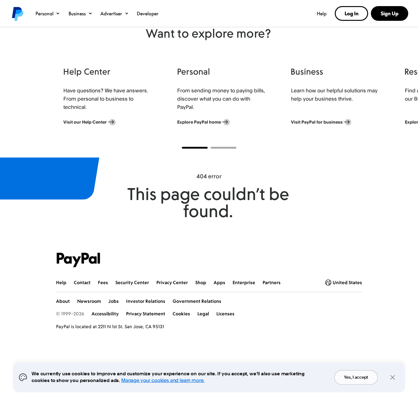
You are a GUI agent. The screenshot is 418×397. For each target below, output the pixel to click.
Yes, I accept (356, 377)
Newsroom (89, 301)
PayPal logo (17, 13)
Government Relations (197, 301)
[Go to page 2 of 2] (223, 147)
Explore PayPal (199, 121)
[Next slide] (362, 97)
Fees (103, 282)
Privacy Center (172, 282)
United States (347, 282)
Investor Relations (145, 301)
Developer (148, 13)
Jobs (113, 301)
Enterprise (244, 282)
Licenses (225, 313)
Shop (200, 282)
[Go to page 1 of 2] (194, 147)
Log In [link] (352, 13)
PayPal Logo (78, 260)
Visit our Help (85, 121)
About (63, 301)
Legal (203, 313)
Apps (219, 282)
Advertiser (111, 13)
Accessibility (105, 313)
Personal (44, 13)
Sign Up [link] (389, 13)
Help (322, 13)
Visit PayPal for (317, 121)
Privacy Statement (145, 313)
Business (77, 13)
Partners (272, 282)
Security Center (132, 282)
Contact (82, 282)
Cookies (181, 313)
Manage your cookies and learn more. (162, 380)
